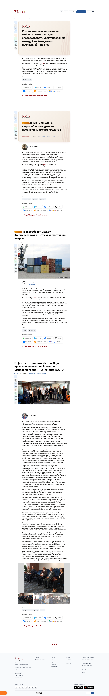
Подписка (68, 659)
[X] (23, 687)
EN (87, 692)
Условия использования (88, 659)
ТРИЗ (42, 610)
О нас (52, 659)
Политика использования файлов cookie (87, 671)
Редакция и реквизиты (56, 662)
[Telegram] (29, 687)
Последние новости (40, 659)
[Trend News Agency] (19, 659)
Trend (42, 63)
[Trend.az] (19, 12)
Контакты (53, 664)
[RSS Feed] (36, 687)
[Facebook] (19, 687)
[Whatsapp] (16, 687)
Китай (24, 330)
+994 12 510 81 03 (19, 675)
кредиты (35, 199)
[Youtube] (26, 687)
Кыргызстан (32, 330)
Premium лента (39, 662)
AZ (89, 692)
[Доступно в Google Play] (89, 687)
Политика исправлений (56, 670)
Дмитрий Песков (27, 79)
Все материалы (32, 148)
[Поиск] (61, 11)
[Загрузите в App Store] (78, 687)
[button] (15, 22)
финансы (42, 199)
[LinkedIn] (32, 687)
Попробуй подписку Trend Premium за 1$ (36, 95)
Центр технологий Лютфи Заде (30, 610)
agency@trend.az (18, 677)
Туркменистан (26, 199)
